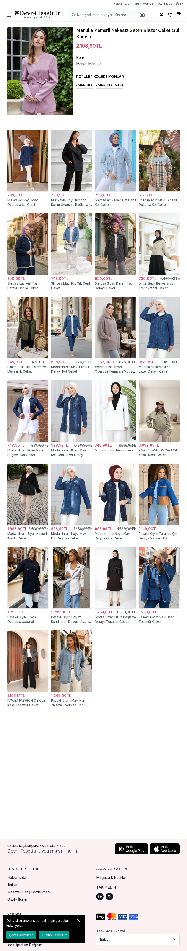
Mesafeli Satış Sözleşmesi (28, 892)
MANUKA (85, 85)
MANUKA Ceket (110, 85)
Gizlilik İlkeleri (17, 899)
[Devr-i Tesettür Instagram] (109, 896)
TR (181, 3)
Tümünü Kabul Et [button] (54, 935)
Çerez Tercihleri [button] (21, 935)
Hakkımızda (121, 3)
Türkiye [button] (105, 939)
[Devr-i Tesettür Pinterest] (100, 896)
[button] (143, 14)
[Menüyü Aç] (9, 15)
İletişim (12, 884)
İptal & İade (164, 3)
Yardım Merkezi (143, 3)
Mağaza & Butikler (111, 877)
